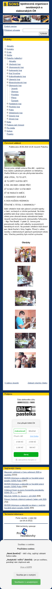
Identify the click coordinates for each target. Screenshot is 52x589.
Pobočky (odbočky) (14, 58)
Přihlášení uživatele (12, 30)
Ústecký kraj (14, 116)
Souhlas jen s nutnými (26, 575)
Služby (9, 55)
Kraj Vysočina (14, 73)
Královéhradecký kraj (17, 76)
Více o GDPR (26, 567)
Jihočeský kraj (15, 64)
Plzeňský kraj (14, 107)
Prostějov (15, 95)
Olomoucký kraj (15, 86)
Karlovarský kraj (15, 70)
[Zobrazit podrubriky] (5, 49)
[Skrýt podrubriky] (5, 58)
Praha (11, 110)
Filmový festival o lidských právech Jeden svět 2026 (25, 499)
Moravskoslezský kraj (17, 82)
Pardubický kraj (15, 104)
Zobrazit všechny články (37, 383)
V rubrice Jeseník (12, 383)
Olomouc (14, 92)
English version (10, 26)
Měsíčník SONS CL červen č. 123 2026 (20, 496)
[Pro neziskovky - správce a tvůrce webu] (26, 533)
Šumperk (14, 101)
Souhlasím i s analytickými (26, 582)
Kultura (9, 131)
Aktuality (10, 46)
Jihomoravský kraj (16, 67)
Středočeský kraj (15, 113)
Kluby (9, 122)
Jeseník (14, 89)
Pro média (11, 128)
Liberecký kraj (14, 79)
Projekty (10, 134)
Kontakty (10, 49)
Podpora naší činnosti (15, 125)
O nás (9, 52)
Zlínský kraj (13, 119)
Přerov (14, 98)
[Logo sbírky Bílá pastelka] (26, 412)
